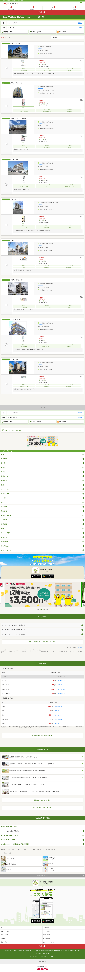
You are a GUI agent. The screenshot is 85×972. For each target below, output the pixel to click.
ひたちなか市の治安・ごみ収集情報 (13, 634)
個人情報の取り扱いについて (74, 950)
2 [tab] (38, 609)
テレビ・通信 (5, 533)
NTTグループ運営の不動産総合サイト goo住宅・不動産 (13, 0)
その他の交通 (40, 48)
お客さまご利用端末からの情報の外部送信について (24, 950)
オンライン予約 (6, 550)
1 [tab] (37, 609)
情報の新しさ (5, 546)
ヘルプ (41, 956)
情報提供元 (51, 950)
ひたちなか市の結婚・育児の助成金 (13, 630)
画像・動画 (4, 541)
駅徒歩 (3, 467)
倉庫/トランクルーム (48, 942)
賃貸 (2, 927)
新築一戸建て (4, 934)
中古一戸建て (46, 934)
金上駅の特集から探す (8, 840)
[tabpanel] (42, 595)
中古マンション (47, 931)
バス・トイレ (5, 493)
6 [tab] (44, 609)
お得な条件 (4, 537)
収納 (2, 502)
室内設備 (4, 506)
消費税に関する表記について (42, 953)
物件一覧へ (61, 680)
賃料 (2, 454)
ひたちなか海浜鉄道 (13, 831)
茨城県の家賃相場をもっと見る (42, 735)
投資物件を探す (47, 938)
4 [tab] (41, 609)
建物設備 (4, 511)
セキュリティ (5, 489)
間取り (3, 472)
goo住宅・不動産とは (8, 950)
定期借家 (4, 524)
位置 (2, 485)
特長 (2, 528)
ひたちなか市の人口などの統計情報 (13, 625)
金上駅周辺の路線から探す (9, 835)
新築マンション (5, 931)
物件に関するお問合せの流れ (42, 950)
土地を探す (4, 938)
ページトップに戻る (42, 875)
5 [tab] (43, 609)
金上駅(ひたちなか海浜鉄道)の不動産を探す (15, 844)
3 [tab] (40, 609)
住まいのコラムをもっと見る (42, 808)
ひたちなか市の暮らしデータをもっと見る (42, 641)
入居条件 (4, 520)
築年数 (3, 463)
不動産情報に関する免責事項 (61, 950)
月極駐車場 (46, 927)
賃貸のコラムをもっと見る (42, 800)
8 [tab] (47, 609)
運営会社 (53, 956)
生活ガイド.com (80, 647)
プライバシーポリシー (34, 956)
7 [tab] (46, 609)
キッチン (4, 498)
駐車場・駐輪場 (6, 515)
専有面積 (4, 459)
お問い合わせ (47, 956)
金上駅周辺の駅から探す (9, 826)
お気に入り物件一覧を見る (13, 430)
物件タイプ (4, 476)
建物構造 (4, 480)
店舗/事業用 (4, 942)
